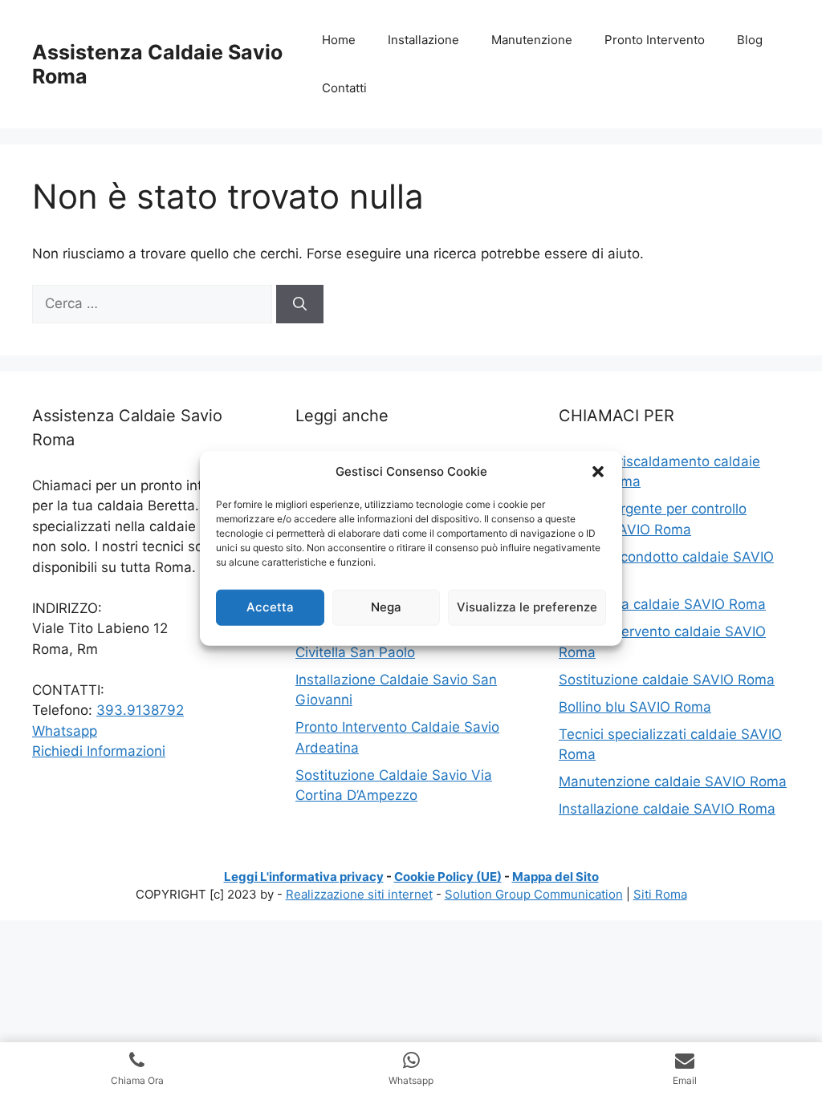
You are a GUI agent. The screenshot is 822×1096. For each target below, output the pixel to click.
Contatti (344, 87)
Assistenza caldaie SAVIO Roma (662, 604)
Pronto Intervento (654, 39)
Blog (750, 39)
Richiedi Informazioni (98, 751)
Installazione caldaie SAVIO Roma (667, 809)
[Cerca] (300, 304)
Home (339, 39)
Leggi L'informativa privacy (304, 876)
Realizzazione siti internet (359, 894)
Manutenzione (531, 39)
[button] (598, 472)
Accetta (270, 607)
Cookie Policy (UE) (448, 876)
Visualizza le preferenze (527, 607)
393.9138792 (140, 710)
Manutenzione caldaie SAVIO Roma (673, 781)
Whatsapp (64, 731)
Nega (386, 607)
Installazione (423, 39)
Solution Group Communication (534, 894)
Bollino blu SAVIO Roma (635, 707)
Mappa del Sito (555, 876)
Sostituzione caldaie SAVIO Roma (667, 680)
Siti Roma (660, 894)
